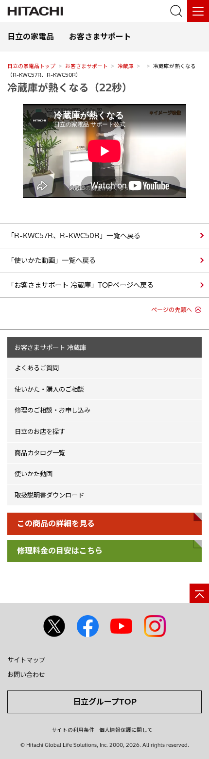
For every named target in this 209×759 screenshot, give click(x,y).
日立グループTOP (105, 702)
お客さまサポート (86, 66)
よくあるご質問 (37, 368)
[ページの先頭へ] (199, 593)
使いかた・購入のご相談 (49, 389)
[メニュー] (198, 11)
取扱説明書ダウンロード (49, 495)
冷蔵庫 (126, 66)
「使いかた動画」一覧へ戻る (51, 260)
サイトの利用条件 (73, 729)
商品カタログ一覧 (40, 453)
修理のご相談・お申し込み (52, 410)
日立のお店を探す (40, 431)
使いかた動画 (33, 474)
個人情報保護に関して (126, 729)
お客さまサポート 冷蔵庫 (50, 347)
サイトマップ (26, 660)
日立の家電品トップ (31, 66)
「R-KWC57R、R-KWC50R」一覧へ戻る (73, 235)
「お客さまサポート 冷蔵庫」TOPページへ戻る (80, 285)
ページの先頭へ (171, 309)
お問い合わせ (26, 674)
